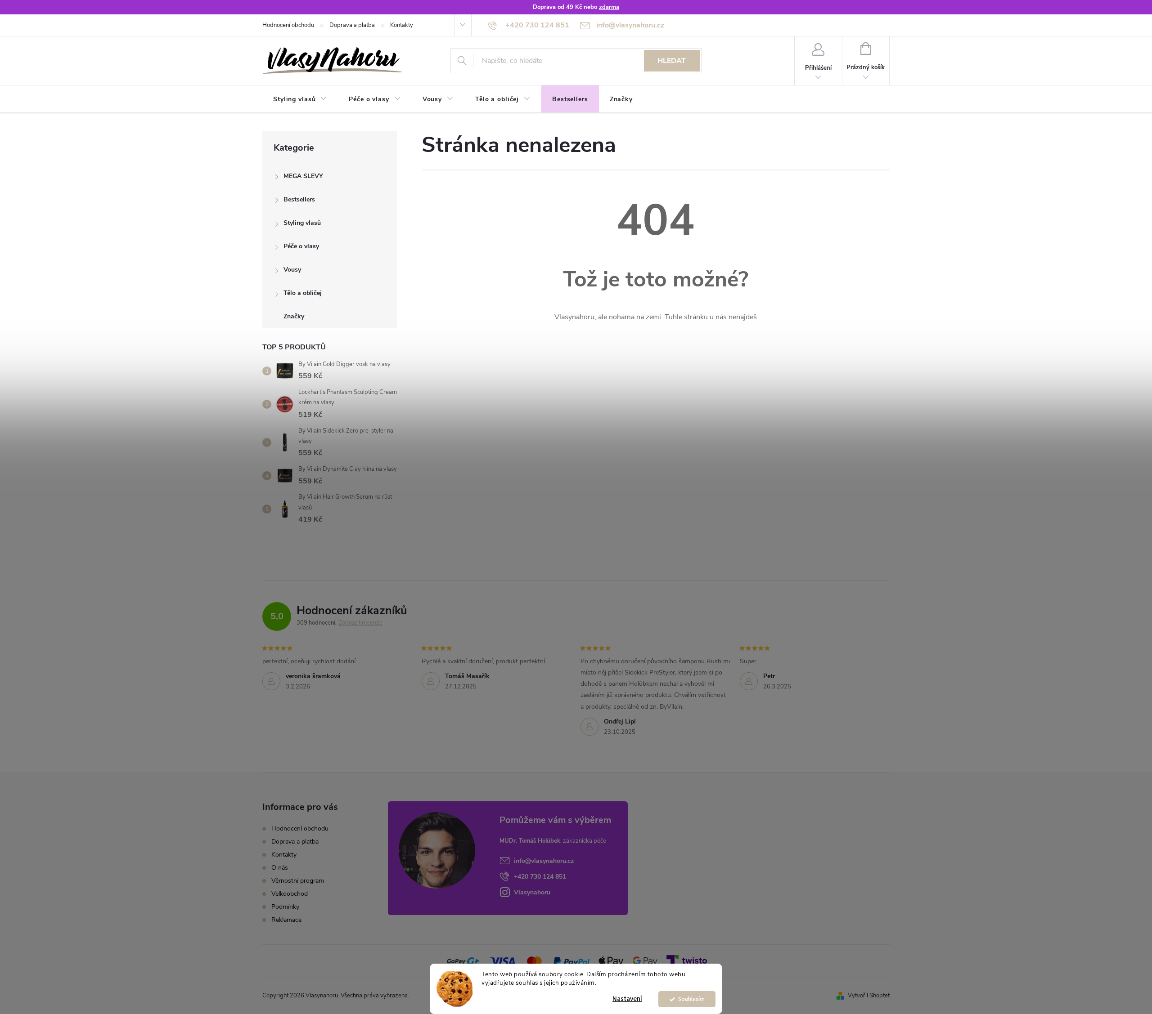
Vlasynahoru (532, 892)
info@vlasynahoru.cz (544, 861)
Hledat (671, 61)
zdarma (609, 7)
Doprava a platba (352, 25)
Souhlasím (691, 999)
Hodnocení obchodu (288, 25)
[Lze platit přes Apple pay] (611, 961)
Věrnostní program (297, 880)
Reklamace (286, 920)
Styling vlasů (302, 223)
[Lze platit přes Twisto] (686, 961)
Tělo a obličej (303, 293)
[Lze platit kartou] (502, 961)
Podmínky (285, 906)
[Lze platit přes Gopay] (463, 961)
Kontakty (401, 25)
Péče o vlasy (301, 246)
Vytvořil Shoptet (869, 996)
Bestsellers (299, 199)
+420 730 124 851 (540, 876)
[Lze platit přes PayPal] (572, 961)
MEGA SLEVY (303, 176)
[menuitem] (300, 99)
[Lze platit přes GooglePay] (645, 961)
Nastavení (627, 999)
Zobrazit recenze (360, 623)
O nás (279, 867)
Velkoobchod (289, 893)
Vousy (292, 269)
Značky (294, 316)
